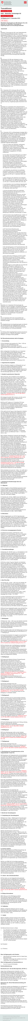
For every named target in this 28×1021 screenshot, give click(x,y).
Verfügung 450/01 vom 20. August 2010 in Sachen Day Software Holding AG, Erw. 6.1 (14, 642)
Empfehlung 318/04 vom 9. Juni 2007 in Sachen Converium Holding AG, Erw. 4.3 (12, 463)
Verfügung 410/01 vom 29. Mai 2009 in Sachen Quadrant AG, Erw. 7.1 (14, 890)
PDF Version (4, 20)
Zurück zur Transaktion (6, 16)
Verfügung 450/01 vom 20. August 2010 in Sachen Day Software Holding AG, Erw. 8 (14, 772)
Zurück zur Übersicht (6, 11)
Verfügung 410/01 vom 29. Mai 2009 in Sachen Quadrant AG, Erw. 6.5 (14, 748)
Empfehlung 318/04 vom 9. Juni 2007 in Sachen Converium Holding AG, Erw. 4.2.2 (13, 456)
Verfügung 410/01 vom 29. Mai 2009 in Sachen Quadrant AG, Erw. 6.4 (14, 716)
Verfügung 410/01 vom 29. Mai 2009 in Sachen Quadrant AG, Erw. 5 (13, 394)
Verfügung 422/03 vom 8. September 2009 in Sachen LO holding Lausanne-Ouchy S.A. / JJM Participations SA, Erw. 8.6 (13, 673)
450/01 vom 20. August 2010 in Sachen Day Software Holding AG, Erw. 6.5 (14, 737)
